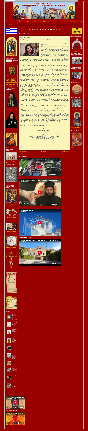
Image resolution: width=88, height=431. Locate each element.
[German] (35, 30)
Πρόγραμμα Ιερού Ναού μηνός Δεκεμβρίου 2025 (14, 323)
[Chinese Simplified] (59, 30)
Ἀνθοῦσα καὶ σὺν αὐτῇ (12, 77)
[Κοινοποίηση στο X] (23, 146)
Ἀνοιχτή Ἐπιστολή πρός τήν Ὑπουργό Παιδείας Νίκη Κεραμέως (37, 39)
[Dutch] (43, 30)
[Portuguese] (48, 30)
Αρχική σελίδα (43, 151)
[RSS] (6, 427)
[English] (29, 30)
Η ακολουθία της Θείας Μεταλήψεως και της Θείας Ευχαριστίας (14, 362)
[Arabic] (56, 30)
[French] (32, 30)
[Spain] (37, 30)
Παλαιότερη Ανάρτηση (66, 151)
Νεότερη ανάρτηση (22, 151)
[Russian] (45, 30)
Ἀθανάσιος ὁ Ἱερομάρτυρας (11, 78)
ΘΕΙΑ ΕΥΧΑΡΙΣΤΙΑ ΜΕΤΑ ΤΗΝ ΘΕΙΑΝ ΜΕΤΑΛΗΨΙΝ (14, 340)
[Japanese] (51, 30)
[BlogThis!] (21, 146)
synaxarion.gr (11, 86)
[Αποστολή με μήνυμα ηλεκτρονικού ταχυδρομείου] (20, 146)
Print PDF (31, 40)
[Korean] (54, 30)
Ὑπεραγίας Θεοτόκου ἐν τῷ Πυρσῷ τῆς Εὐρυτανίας (12, 81)
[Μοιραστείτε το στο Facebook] (24, 146)
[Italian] (40, 30)
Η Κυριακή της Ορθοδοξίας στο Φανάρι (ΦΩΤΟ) (14, 369)
